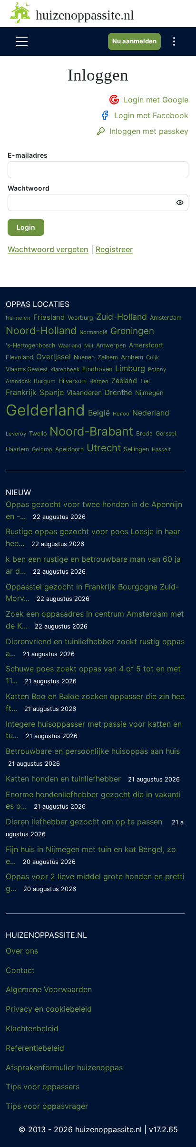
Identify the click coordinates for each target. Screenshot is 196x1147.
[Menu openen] (21, 41)
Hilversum (73, 381)
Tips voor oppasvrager (47, 1106)
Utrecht (104, 448)
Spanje (51, 392)
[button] (174, 41)
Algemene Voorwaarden (49, 989)
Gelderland (45, 410)
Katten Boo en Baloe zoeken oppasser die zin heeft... (95, 702)
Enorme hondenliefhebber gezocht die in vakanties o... (93, 800)
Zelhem (108, 357)
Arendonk (18, 381)
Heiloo (121, 413)
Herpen (98, 381)
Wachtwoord (28, 188)
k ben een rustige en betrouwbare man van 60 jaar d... (93, 565)
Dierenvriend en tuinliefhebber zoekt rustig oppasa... (95, 647)
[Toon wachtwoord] (179, 202)
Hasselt (161, 449)
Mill (88, 345)
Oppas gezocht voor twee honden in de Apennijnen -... (94, 510)
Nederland (150, 412)
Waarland (69, 345)
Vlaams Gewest (27, 369)
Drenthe (118, 392)
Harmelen (18, 318)
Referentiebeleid (35, 1048)
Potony (157, 369)
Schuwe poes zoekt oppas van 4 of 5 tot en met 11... (93, 674)
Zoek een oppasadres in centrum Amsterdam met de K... (95, 619)
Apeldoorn (69, 449)
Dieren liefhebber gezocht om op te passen (95, 827)
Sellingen (136, 449)
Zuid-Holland (121, 317)
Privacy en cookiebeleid (49, 1009)
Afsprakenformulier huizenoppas (64, 1067)
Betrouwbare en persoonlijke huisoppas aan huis (93, 756)
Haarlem (17, 449)
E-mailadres (28, 155)
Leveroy (16, 433)
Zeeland (124, 380)
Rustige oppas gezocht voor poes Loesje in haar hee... (93, 537)
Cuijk (152, 357)
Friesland (49, 317)
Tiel (145, 381)
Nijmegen (149, 392)
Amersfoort (146, 345)
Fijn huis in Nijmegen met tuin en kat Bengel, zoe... (91, 855)
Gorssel (166, 433)
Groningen (132, 330)
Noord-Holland (41, 330)
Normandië (93, 332)
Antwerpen (111, 345)
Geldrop (42, 449)
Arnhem (132, 357)
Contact (20, 970)
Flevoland (19, 357)
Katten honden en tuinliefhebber (93, 778)
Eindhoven (97, 369)
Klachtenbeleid (32, 1028)
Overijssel (53, 356)
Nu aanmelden (134, 41)
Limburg (130, 368)
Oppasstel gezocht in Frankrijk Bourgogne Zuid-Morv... (92, 592)
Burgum (45, 381)
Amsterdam (166, 317)
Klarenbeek (64, 369)
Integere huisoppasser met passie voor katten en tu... (94, 730)
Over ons (22, 950)
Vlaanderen (84, 392)
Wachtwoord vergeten (48, 249)
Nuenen (84, 357)
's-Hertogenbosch (30, 345)
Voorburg (80, 317)
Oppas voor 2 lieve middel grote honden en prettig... (95, 882)
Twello (38, 433)
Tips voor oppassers (42, 1086)
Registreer (114, 249)
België (99, 412)
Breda (144, 433)
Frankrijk (21, 392)
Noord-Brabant (91, 431)
